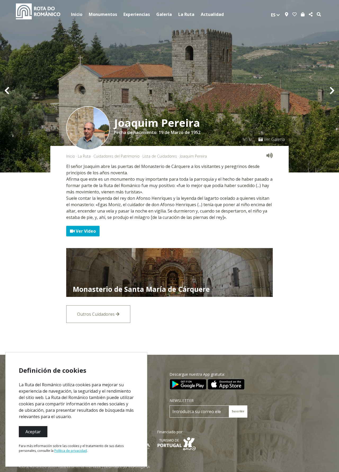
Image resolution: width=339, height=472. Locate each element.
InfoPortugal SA (139, 467)
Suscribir (238, 411)
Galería (164, 14)
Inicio (76, 14)
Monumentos (103, 14)
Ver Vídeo (85, 231)
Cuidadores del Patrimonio (116, 156)
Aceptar (33, 432)
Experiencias (136, 14)
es (273, 15)
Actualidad (212, 14)
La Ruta (186, 14)
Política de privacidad (70, 450)
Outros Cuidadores (96, 314)
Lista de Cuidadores (159, 156)
